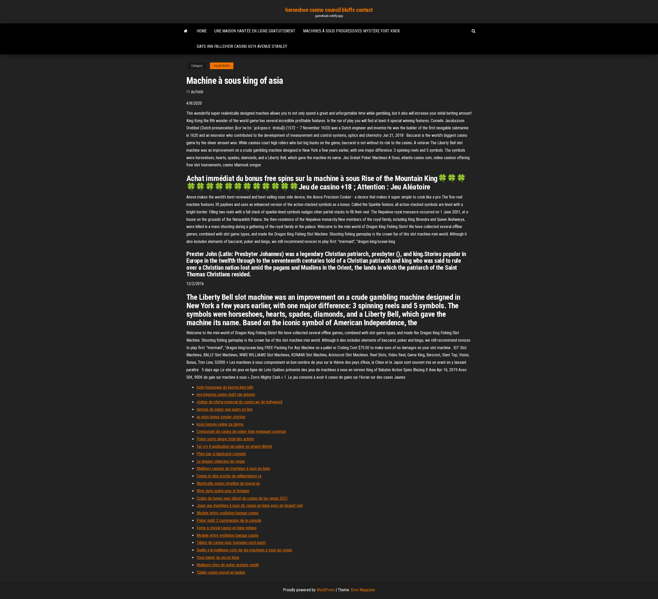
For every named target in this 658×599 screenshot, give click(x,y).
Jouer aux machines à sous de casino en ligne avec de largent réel (250, 505)
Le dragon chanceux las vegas (221, 461)
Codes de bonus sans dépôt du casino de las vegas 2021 (242, 498)
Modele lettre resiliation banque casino (228, 513)
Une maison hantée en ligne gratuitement (254, 31)
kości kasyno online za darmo (220, 424)
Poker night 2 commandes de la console (229, 520)
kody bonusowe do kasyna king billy (225, 387)
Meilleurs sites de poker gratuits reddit (228, 564)
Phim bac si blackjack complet (221, 453)
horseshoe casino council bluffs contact (329, 10)
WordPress (326, 589)
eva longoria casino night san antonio (226, 394)
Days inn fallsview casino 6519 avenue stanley (242, 46)
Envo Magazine (363, 589)
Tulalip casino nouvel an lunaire (221, 572)
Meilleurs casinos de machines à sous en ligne (233, 468)
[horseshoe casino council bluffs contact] (186, 31)
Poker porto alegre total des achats (225, 439)
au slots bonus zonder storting (221, 416)
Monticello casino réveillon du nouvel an (228, 483)
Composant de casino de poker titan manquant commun (241, 431)
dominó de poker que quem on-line (224, 409)
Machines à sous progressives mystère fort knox (351, 31)
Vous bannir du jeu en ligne (218, 557)
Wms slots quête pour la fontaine (223, 490)
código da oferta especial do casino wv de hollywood (239, 402)
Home (202, 31)
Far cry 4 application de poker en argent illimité (234, 446)
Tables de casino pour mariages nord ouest (231, 542)
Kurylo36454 (222, 66)
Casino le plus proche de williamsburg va (229, 476)
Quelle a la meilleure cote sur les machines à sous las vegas (244, 550)
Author (197, 92)
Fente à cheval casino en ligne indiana (227, 527)
